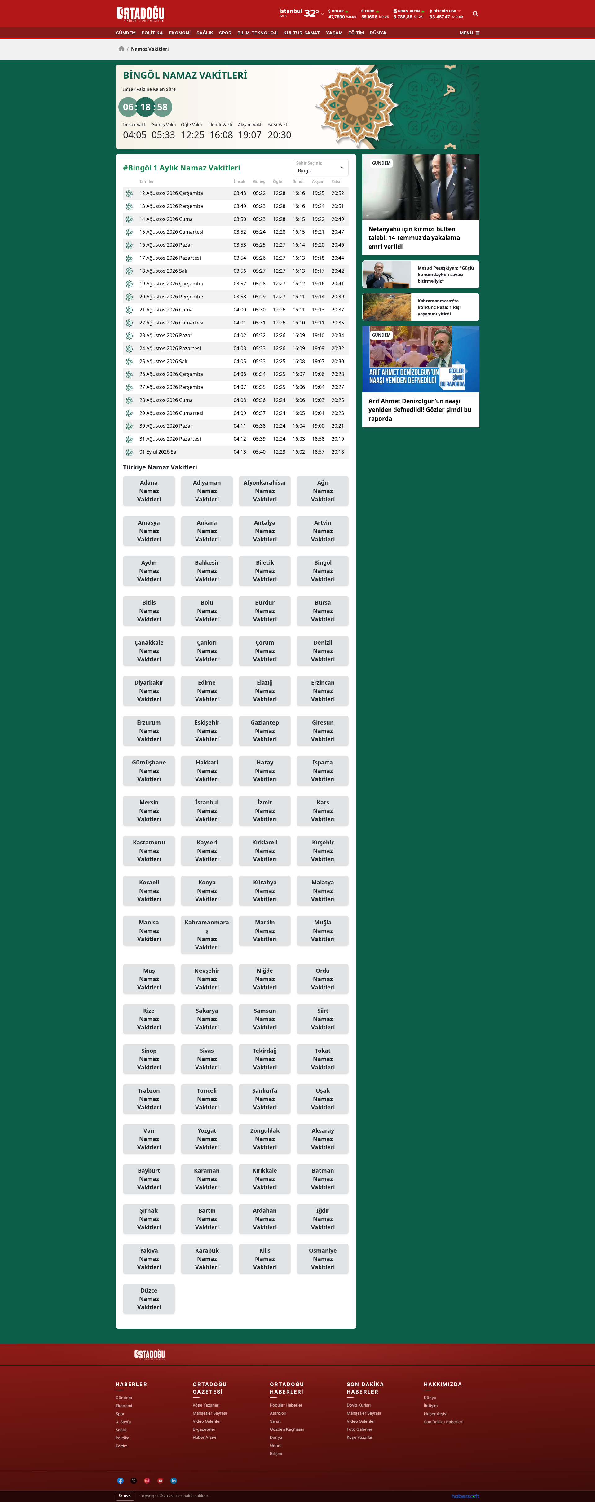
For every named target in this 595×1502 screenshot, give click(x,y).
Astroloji (278, 1413)
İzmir (265, 811)
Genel (275, 1445)
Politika (122, 1438)
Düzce (149, 1299)
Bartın (207, 1219)
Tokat (323, 1059)
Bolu (207, 611)
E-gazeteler (204, 1429)
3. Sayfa (123, 1422)
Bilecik (265, 571)
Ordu (323, 979)
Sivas (207, 1059)
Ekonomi (124, 1405)
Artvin (323, 531)
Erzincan (323, 691)
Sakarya (207, 1019)
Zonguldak (265, 1139)
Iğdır (323, 1219)
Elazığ (265, 691)
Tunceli (207, 1099)
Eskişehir (207, 731)
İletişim (431, 1405)
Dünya (276, 1437)
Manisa (149, 930)
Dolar (338, 11)
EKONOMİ (180, 33)
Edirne (207, 691)
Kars (323, 811)
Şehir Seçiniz (309, 163)
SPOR (225, 33)
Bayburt (149, 1179)
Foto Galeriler (359, 1429)
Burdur (265, 611)
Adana (149, 491)
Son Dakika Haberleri (443, 1422)
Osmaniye (323, 1259)
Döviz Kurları (359, 1405)
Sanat (275, 1421)
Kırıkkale (265, 1179)
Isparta (323, 771)
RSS (127, 1496)
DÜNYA (378, 33)
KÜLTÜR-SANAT (302, 33)
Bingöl (323, 571)
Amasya (149, 531)
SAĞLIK (204, 33)
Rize (149, 1019)
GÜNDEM (126, 33)
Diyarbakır (148, 691)
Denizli (323, 651)
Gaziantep (265, 731)
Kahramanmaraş (207, 934)
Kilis (265, 1259)
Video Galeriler (207, 1421)
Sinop (149, 1059)
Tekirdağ (265, 1059)
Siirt (323, 1019)
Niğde (265, 979)
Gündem (124, 1397)
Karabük (207, 1259)
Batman (323, 1179)
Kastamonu (149, 851)
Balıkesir (207, 571)
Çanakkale (149, 651)
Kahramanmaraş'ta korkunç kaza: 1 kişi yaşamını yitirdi (439, 307)
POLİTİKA (152, 33)
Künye (430, 1397)
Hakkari (207, 771)
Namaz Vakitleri (148, 49)
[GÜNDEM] (420, 186)
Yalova (149, 1259)
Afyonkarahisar (265, 491)
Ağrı (323, 491)
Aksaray (323, 1139)
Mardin (265, 930)
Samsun (265, 1019)
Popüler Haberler (286, 1405)
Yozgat (207, 1139)
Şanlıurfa (264, 1099)
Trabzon (149, 1099)
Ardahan (265, 1219)
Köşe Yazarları (206, 1405)
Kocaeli (149, 891)
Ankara (207, 531)
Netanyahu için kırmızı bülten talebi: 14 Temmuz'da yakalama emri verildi (414, 238)
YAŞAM (334, 33)
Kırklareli (264, 851)
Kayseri (207, 851)
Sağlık (121, 1430)
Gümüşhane (149, 771)
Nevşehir (206, 979)
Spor (120, 1414)
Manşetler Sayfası (210, 1413)
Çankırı (207, 651)
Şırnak (149, 1219)
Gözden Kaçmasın (287, 1429)
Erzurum (149, 731)
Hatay (265, 771)
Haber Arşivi (204, 1437)
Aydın (149, 571)
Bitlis (149, 611)
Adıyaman (207, 491)
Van (149, 1139)
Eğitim (121, 1446)
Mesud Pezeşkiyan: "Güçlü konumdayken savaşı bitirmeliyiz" (446, 274)
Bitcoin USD (445, 11)
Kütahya (265, 891)
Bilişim (276, 1453)
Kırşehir (323, 851)
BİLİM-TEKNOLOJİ (257, 33)
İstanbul (207, 811)
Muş (149, 979)
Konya (207, 891)
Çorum (265, 651)
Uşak (323, 1099)
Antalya (265, 531)
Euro (369, 11)
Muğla (323, 930)
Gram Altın (409, 11)
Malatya (323, 891)
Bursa (323, 611)
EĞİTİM (356, 33)
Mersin (149, 811)
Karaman (207, 1179)
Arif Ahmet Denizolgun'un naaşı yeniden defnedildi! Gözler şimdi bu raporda (419, 410)
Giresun (323, 731)
